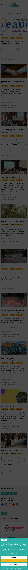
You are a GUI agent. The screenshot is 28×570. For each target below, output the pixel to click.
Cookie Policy (9, 568)
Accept (14, 557)
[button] (26, 540)
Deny (14, 561)
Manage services (14, 553)
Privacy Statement (17, 568)
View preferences (14, 564)
